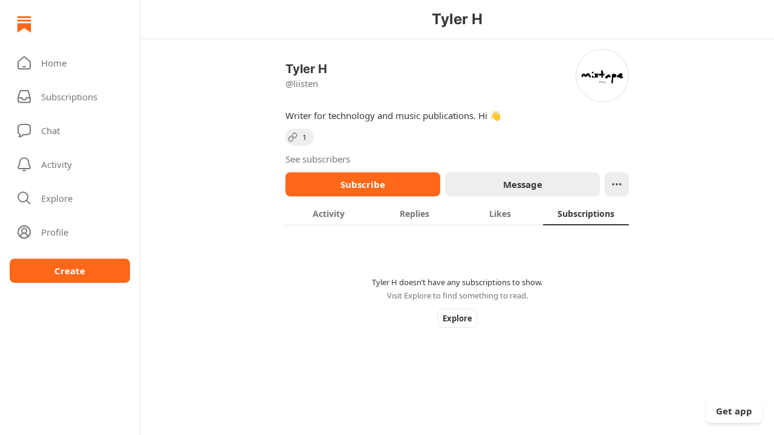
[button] (70, 62)
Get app (734, 411)
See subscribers (317, 159)
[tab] (328, 213)
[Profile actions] (617, 184)
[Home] (24, 24)
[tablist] (457, 213)
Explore (457, 318)
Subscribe (362, 184)
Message (522, 184)
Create (69, 271)
